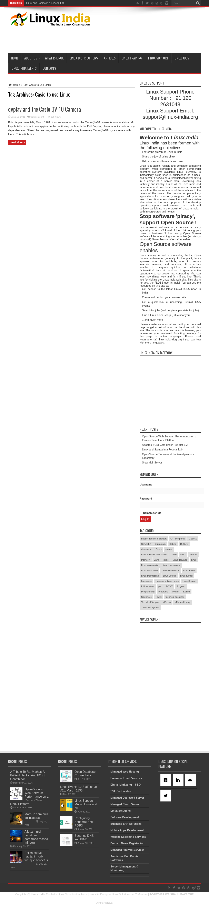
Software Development (124, 817)
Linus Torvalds (180, 560)
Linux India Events (24, 68)
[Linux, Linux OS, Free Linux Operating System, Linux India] (49, 23)
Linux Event (189, 570)
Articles (110, 58)
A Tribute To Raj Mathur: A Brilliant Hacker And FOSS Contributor (28, 775)
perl (160, 586)
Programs (163, 591)
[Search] (198, 3)
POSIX (169, 586)
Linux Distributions (84, 58)
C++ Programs (177, 538)
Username (146, 484)
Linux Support (158, 58)
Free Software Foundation (154, 554)
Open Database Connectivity (85, 773)
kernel (166, 560)
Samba (186, 591)
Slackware (146, 597)
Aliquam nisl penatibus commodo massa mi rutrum (36, 837)
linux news (146, 581)
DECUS (184, 544)
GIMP (174, 554)
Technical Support (150, 602)
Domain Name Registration (127, 843)
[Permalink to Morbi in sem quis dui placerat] (16, 823)
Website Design (99, 894)
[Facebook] (166, 780)
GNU (183, 554)
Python (175, 591)
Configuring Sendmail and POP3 (83, 821)
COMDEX (146, 544)
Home (14, 58)
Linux (194, 560)
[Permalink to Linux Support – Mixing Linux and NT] (66, 810)
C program (160, 544)
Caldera (193, 538)
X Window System (150, 607)
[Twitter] (166, 796)
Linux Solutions (120, 810)
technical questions (175, 597)
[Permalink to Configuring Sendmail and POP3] (66, 827)
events (169, 549)
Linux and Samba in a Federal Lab (45, 3)
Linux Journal (169, 576)
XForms (167, 602)
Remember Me (151, 512)
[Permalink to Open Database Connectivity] (66, 781)
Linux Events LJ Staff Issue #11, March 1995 (78, 788)
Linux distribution (149, 570)
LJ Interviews (148, 586)
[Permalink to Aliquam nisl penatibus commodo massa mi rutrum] (16, 841)
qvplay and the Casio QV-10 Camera (44, 109)
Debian (172, 544)
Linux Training (132, 58)
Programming (148, 591)
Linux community (149, 565)
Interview (145, 560)
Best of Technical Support (154, 538)
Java (156, 560)
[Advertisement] (126, 39)
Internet (193, 554)
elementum (146, 549)
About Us (30, 58)
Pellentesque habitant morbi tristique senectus (36, 856)
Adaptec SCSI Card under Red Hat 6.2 (165, 444)
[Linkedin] (179, 780)
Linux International (150, 576)
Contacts (49, 68)
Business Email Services (126, 778)
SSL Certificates (120, 791)
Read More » (17, 142)
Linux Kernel (186, 576)
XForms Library (182, 602)
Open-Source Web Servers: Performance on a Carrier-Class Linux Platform (29, 796)
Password (146, 498)
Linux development (171, 565)
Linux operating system (167, 581)
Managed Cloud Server (124, 804)
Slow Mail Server (152, 462)
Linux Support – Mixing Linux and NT (85, 804)
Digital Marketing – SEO (125, 784)
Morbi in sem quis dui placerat (36, 815)
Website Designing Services (128, 836)
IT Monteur (141, 894)
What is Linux (54, 58)
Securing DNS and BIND (84, 837)
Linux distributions (170, 570)
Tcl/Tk (159, 597)
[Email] (191, 780)
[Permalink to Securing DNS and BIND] (66, 845)
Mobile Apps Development (127, 830)
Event (159, 549)
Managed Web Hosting (124, 771)
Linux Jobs (182, 58)
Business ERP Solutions (125, 823)
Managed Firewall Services (127, 849)
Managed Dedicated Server (127, 797)
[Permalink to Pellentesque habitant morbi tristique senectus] (16, 862)
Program (181, 586)
